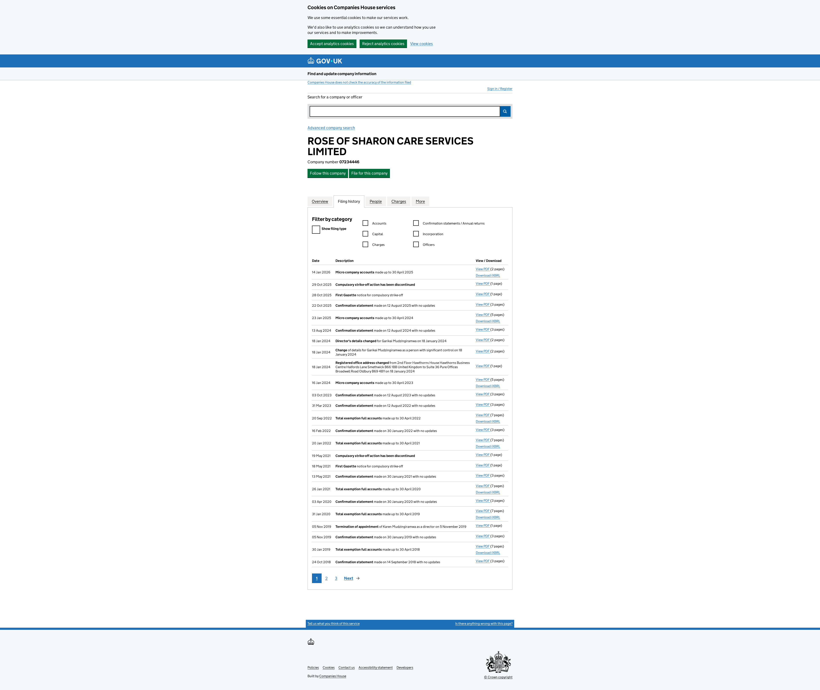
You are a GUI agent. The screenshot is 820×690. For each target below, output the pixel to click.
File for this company (369, 173)
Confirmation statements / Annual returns (454, 223)
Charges (378, 245)
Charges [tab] (398, 201)
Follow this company (328, 173)
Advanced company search (331, 127)
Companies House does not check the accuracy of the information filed (359, 82)
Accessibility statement (376, 667)
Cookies (329, 667)
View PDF (483, 269)
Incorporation (433, 234)
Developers (405, 667)
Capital (377, 234)
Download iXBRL (488, 275)
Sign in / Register (499, 89)
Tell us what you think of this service (334, 623)
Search (505, 111)
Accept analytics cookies (332, 43)
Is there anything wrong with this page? (483, 623)
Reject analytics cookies (383, 43)
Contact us (346, 667)
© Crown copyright (498, 677)
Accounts (379, 223)
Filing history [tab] (349, 201)
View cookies (421, 44)
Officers (429, 245)
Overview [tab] (320, 201)
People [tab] (376, 201)
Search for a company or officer (335, 97)
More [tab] (420, 201)
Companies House (332, 676)
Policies (313, 667)
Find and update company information (342, 73)
